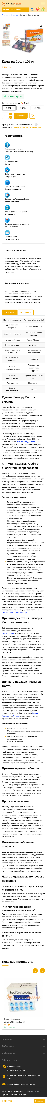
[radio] (9, 108)
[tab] (9, 312)
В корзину (20, 116)
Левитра (5, 716)
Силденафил (35, 127)
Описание (9, 312)
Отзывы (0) (25, 312)
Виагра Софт (21, 612)
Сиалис (16, 716)
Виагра (16, 127)
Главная (5, 15)
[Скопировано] (36, 124)
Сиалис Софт (8, 612)
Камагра (14, 15)
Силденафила (8, 633)
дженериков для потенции (28, 442)
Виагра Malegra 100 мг (14, 1022)
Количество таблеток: (11, 103)
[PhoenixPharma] (12, 3)
